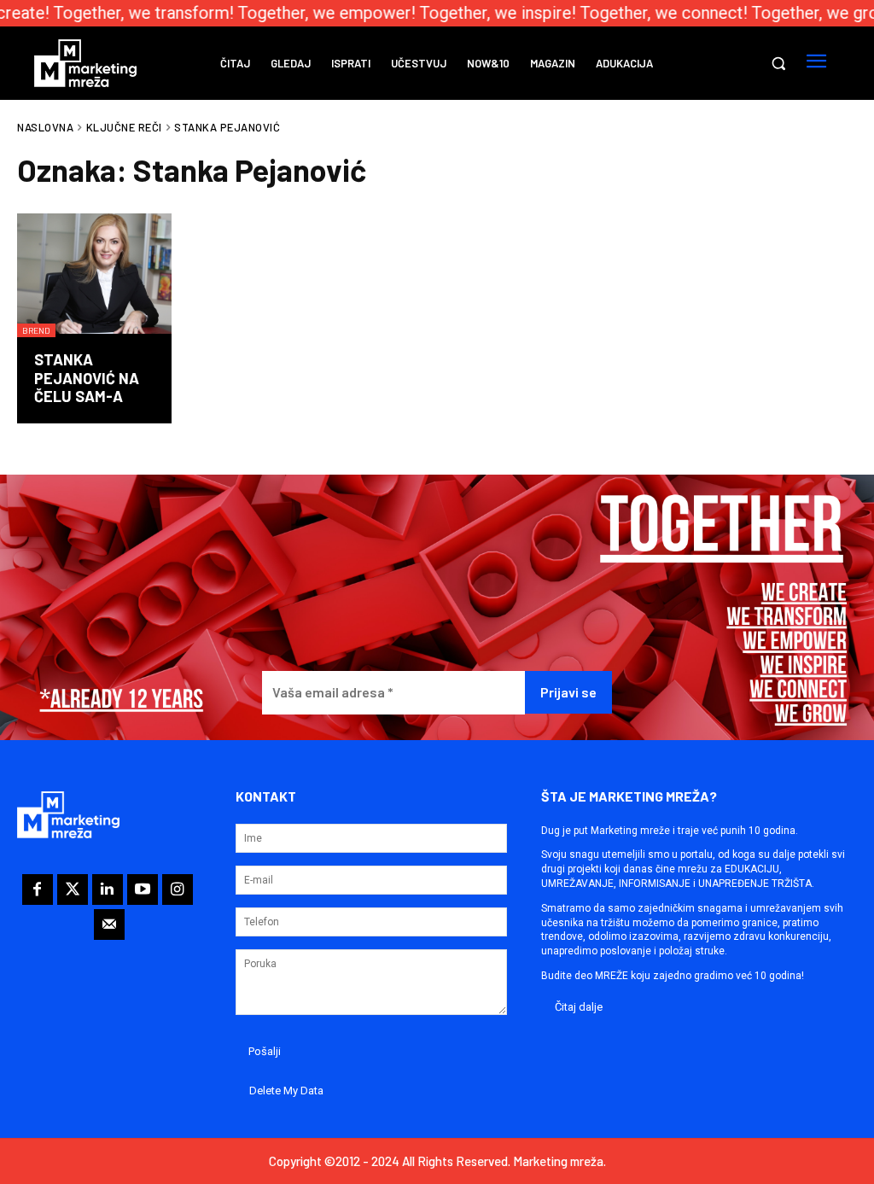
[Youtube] (142, 889)
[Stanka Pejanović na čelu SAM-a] (94, 275)
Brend (36, 330)
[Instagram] (177, 889)
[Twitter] (72, 889)
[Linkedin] (107, 889)
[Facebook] (37, 889)
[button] (778, 63)
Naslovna (45, 127)
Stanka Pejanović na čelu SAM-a (86, 377)
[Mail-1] (109, 924)
